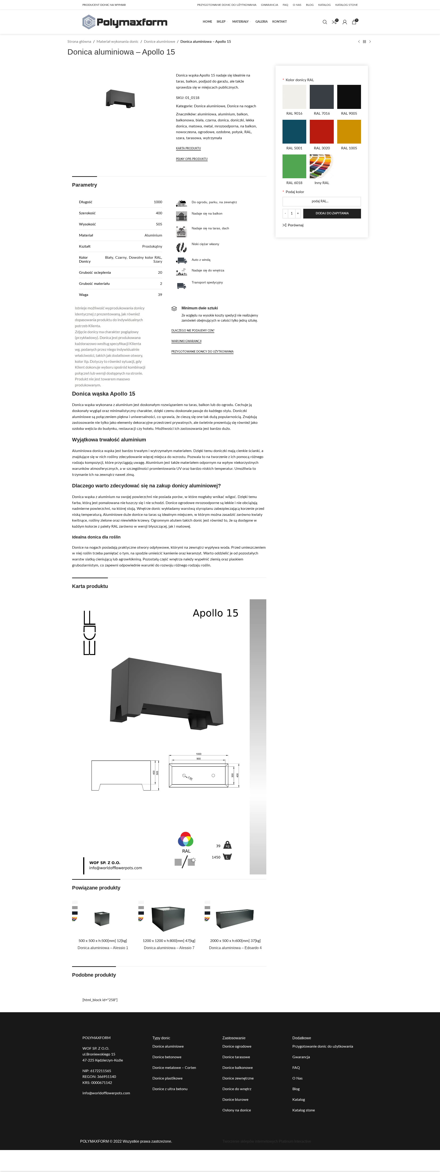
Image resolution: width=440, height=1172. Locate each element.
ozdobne (223, 132)
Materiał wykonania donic (118, 41)
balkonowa (185, 120)
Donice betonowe (166, 1057)
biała (199, 120)
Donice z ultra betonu (170, 1089)
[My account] (344, 22)
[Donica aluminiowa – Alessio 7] (169, 918)
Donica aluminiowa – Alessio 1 (103, 948)
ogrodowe (206, 132)
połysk (237, 132)
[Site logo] (124, 22)
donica (223, 120)
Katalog (298, 1099)
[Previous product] (359, 42)
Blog (296, 1089)
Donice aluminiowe (159, 41)
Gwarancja (301, 1057)
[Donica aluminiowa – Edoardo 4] (235, 918)
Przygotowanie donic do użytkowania (322, 1046)
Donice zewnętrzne (238, 1078)
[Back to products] (364, 42)
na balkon (248, 126)
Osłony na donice (236, 1110)
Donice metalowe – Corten (174, 1068)
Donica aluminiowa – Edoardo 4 (235, 948)
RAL (247, 132)
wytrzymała (212, 138)
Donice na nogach (241, 106)
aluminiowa (206, 114)
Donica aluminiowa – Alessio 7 (169, 948)
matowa (195, 126)
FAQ (296, 1068)
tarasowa (193, 138)
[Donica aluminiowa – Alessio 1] (103, 918)
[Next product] (370, 42)
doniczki (237, 120)
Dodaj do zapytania (332, 213)
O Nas (297, 1078)
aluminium (226, 114)
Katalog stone (303, 1110)
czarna (210, 120)
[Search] (325, 22)
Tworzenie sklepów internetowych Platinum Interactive (266, 1141)
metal (208, 126)
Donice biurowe (235, 1099)
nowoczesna (186, 132)
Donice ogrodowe (236, 1046)
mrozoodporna (226, 126)
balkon (242, 114)
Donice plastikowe (167, 1078)
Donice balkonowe (237, 1068)
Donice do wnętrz (236, 1089)
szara (180, 138)
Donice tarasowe (236, 1057)
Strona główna (79, 41)
